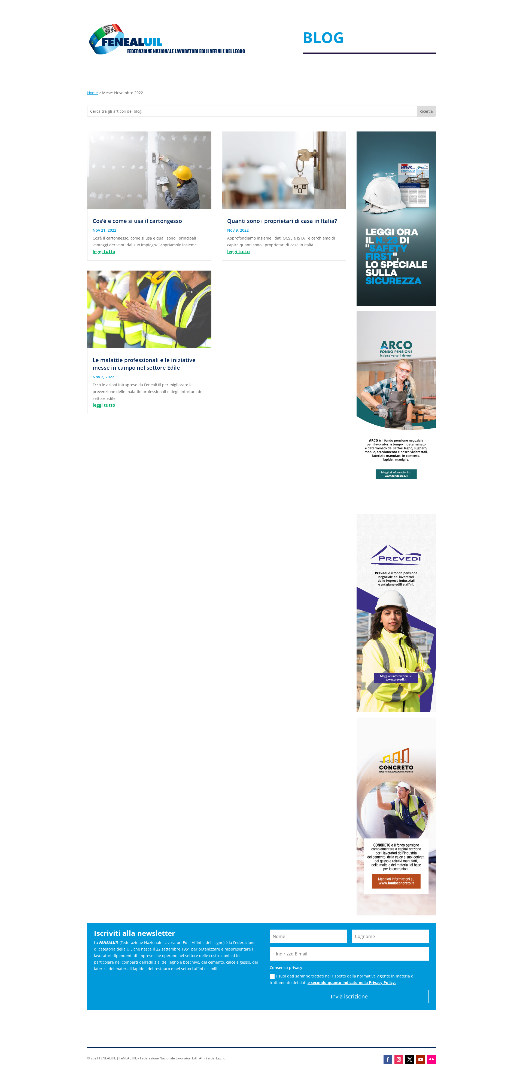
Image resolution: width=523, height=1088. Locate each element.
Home (92, 92)
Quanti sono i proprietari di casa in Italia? (282, 221)
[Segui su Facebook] (388, 1059)
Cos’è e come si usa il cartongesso (137, 221)
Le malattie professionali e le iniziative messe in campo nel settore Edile (144, 363)
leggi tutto (104, 252)
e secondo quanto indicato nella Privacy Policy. (352, 982)
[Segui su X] (409, 1059)
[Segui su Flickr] (431, 1059)
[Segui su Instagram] (398, 1059)
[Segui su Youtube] (420, 1059)
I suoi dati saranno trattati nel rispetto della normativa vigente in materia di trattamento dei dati (342, 979)
